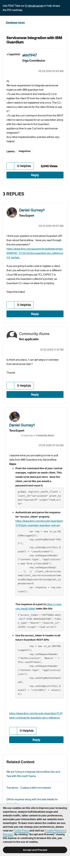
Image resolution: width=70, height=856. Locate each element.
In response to (37, 435)
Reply (35, 175)
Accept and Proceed (35, 850)
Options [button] (65, 22)
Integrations (25, 151)
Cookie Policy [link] (21, 830)
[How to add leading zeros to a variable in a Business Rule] (56, 193)
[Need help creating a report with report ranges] (63, 193)
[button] (10, 165)
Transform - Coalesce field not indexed (28, 787)
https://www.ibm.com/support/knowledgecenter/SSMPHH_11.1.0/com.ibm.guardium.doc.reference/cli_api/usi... (34, 253)
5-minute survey (34, 5)
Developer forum (15, 22)
